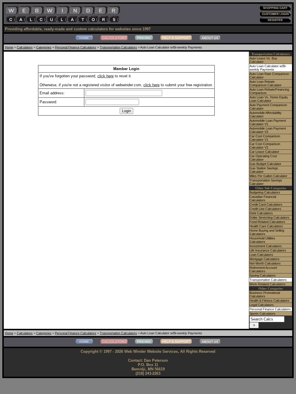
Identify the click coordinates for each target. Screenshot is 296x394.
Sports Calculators (262, 313)
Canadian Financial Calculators (262, 198)
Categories (43, 47)
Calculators (25, 47)
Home (9, 47)
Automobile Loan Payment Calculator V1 (267, 122)
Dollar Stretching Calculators (269, 217)
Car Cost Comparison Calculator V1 (264, 137)
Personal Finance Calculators (75, 47)
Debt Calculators (261, 213)
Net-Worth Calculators (265, 263)
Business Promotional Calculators (264, 294)
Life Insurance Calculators (267, 250)
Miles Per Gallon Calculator (268, 176)
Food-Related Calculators (267, 222)
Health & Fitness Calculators (269, 300)
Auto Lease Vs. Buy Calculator (263, 60)
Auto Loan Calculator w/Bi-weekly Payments (267, 67)
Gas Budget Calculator (265, 164)
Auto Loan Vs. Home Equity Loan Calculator (268, 98)
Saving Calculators (262, 275)
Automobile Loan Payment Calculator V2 (267, 130)
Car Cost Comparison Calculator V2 (264, 145)
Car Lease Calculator (264, 151)
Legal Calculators (261, 305)
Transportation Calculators (118, 47)
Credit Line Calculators (265, 209)
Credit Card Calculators (265, 204)
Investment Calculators (265, 246)
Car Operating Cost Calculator (263, 157)
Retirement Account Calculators (263, 269)
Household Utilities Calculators (262, 240)
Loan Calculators (261, 254)
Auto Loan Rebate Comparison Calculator (265, 83)
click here (105, 76)
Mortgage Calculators (264, 259)
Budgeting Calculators (264, 192)
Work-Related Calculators (267, 284)
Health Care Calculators (266, 226)
